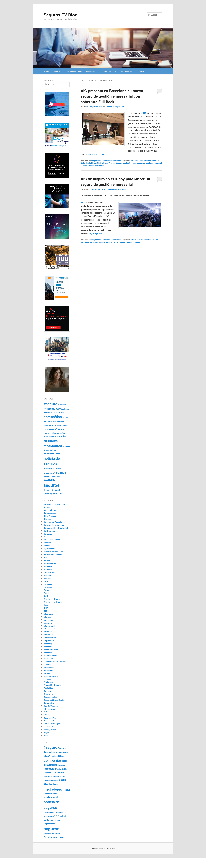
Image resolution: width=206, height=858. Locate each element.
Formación (48, 587)
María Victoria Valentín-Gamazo (109, 163)
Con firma (140, 71)
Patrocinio (47, 469)
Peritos (47, 673)
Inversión (48, 631)
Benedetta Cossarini (142, 239)
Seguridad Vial (49, 480)
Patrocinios (49, 667)
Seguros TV (58, 71)
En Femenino (105, 71)
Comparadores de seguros (55, 524)
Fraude (47, 593)
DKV (57, 421)
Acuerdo (62, 404)
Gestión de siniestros (53, 602)
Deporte (47, 545)
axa (58, 412)
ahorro (66, 408)
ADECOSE (58, 409)
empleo (62, 421)
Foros (46, 590)
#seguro (51, 403)
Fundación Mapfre (62, 425)
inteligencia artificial (58, 433)
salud (62, 473)
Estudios (47, 575)
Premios (59, 468)
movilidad (66, 446)
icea (52, 429)
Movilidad (48, 652)
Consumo (48, 533)
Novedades (48, 658)
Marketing (48, 643)
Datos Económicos (52, 539)
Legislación (49, 640)
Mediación (107, 160)
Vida (46, 735)
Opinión (47, 664)
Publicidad (48, 688)
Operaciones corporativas (55, 661)
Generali (47, 429)
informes (59, 429)
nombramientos (52, 453)
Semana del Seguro (52, 723)
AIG (132, 160)
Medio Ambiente (51, 649)
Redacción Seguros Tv (115, 106)
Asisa (54, 412)
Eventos (47, 578)
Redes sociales (50, 697)
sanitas (47, 476)
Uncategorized (50, 729)
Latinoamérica (50, 637)
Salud (46, 714)
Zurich (63, 494)
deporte (65, 417)
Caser (62, 412)
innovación (48, 619)
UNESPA (57, 493)
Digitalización (49, 548)
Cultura (47, 536)
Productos (116, 160)
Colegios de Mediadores (54, 522)
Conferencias (49, 530)
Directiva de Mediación (53, 551)
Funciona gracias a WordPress (103, 848)
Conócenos (90, 71)
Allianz (46, 412)
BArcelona (138, 160)
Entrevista (48, 569)
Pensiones (48, 670)
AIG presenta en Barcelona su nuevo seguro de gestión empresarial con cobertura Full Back (112, 96)
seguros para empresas (115, 242)
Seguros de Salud (52, 490)
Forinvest (48, 584)
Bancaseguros (50, 513)
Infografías (48, 613)
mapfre (62, 436)
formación (50, 425)
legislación (54, 437)
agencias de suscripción (54, 504)
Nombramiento (50, 450)
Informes (47, 616)
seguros (84, 165)
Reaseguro (48, 694)
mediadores (53, 445)
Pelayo (53, 469)
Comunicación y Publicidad (56, 528)
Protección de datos (52, 685)
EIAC (46, 557)
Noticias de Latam (74, 71)
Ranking (47, 691)
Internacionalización (52, 628)
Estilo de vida (49, 572)
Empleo (47, 560)
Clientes (47, 519)
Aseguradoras (97, 160)
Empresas (48, 566)
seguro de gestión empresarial (149, 163)
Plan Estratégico (51, 676)
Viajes (46, 732)
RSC (56, 473)
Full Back (147, 160)
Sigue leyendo (96, 154)
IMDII (46, 611)
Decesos (47, 542)
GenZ (46, 596)
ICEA (46, 608)
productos (94, 242)
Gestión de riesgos (52, 599)
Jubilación (48, 634)
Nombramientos (50, 655)
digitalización (50, 421)
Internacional (49, 625)
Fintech (47, 581)
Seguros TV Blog (60, 15)
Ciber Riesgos (50, 516)
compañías (53, 416)
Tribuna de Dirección (123, 71)
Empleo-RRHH (50, 563)
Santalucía (55, 476)
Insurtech (47, 433)
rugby (134, 163)
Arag (50, 412)
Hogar (46, 605)
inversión (47, 437)
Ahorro (47, 507)
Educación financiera (53, 554)
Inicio (46, 71)
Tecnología (49, 493)
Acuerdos (49, 408)
